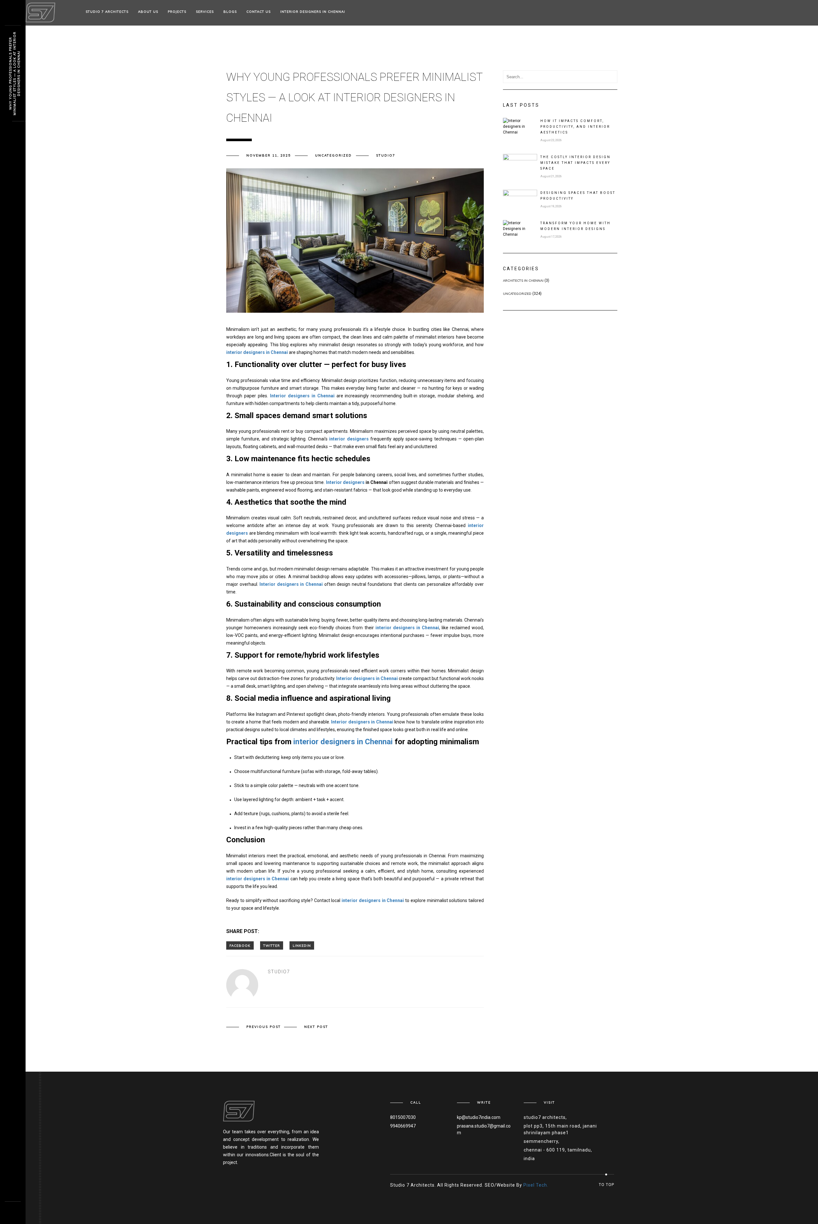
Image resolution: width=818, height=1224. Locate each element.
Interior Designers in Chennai (312, 12)
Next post (316, 1027)
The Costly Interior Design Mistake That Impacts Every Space (575, 162)
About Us (148, 12)
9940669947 (403, 1125)
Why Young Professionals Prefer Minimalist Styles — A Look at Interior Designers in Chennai (14, 73)
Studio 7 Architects (107, 12)
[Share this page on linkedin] (301, 945)
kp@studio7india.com (478, 1117)
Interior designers (345, 482)
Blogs (230, 12)
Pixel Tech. (535, 1185)
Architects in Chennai (523, 281)
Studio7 (385, 155)
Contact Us (258, 12)
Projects (177, 12)
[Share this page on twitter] (271, 945)
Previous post (263, 1027)
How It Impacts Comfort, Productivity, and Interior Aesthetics (575, 126)
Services (205, 12)
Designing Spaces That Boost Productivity (577, 195)
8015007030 (403, 1117)
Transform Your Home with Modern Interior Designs (575, 226)
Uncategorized (333, 155)
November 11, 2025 (268, 155)
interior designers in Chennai (343, 741)
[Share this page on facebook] (240, 945)
